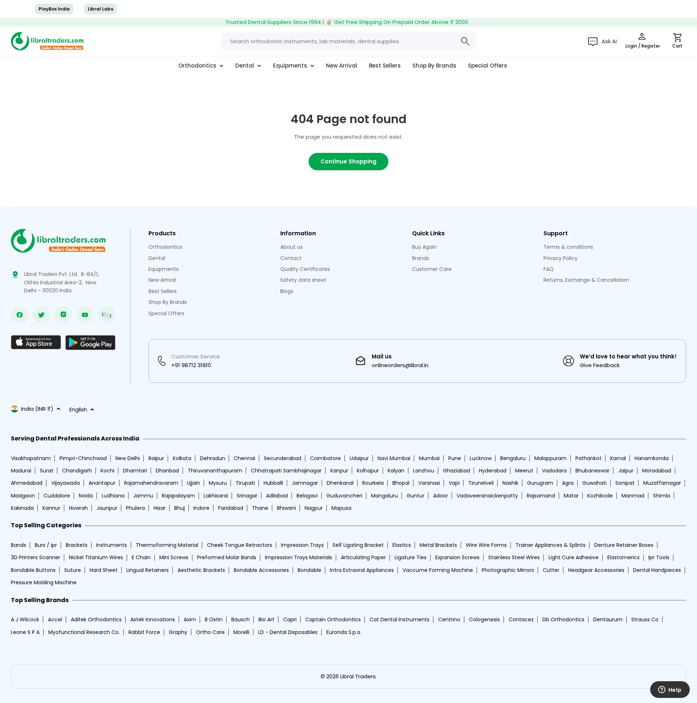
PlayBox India (54, 9)
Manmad (632, 495)
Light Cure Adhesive (574, 557)
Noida (86, 495)
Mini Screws (173, 557)
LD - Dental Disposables (288, 632)
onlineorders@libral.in (400, 365)
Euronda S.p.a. (343, 632)
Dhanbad (167, 470)
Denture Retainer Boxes (623, 545)
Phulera (135, 508)
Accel (55, 619)
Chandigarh (77, 470)
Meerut (524, 470)
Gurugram (540, 483)
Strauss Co (645, 619)
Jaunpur (107, 508)
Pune (454, 458)
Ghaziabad (456, 470)
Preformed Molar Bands (226, 557)
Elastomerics (623, 557)
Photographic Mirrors (508, 570)
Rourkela (373, 483)
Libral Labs (100, 9)
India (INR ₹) (37, 409)
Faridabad (230, 508)
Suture (72, 570)
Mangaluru (384, 495)
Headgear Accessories (596, 570)
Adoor (440, 495)
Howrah (78, 508)
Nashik (510, 483)
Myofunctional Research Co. (84, 632)
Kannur (51, 508)
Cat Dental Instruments (399, 619)
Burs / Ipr (46, 545)
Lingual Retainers (147, 570)
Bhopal (400, 483)
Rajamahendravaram (151, 483)
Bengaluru (513, 458)
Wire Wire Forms (486, 545)
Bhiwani (286, 508)
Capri (290, 619)
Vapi (454, 483)
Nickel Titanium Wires (96, 557)
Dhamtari (135, 470)
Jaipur (625, 470)
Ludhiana (113, 495)
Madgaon (23, 495)
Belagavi (307, 495)
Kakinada (22, 508)
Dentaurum (608, 619)
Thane (260, 508)
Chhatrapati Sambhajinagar (286, 470)
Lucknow (481, 458)
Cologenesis (484, 619)
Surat (46, 470)
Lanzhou (423, 470)
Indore (201, 508)
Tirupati (245, 483)
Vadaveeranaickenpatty (487, 495)
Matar (571, 495)
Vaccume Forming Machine (438, 570)
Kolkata (182, 458)
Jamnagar (305, 483)
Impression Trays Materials (298, 557)
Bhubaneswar (592, 470)
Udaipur (359, 458)
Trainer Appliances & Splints (550, 545)
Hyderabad (492, 470)
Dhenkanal (340, 483)
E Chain (141, 557)
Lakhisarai (216, 495)
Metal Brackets (438, 545)
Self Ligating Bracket (358, 545)
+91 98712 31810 (191, 365)
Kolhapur (368, 470)
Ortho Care (210, 632)
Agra (568, 483)
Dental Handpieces (657, 570)
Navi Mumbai (394, 458)
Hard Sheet (104, 570)
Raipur (156, 458)
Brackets (76, 545)
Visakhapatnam (31, 458)
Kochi (107, 470)
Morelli (241, 632)
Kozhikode (600, 495)
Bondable (309, 570)
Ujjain (193, 483)
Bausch (240, 619)
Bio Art (266, 619)
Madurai (21, 470)
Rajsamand (541, 495)
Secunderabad (282, 458)
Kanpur (339, 470)
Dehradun (212, 458)
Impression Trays (302, 545)
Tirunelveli (481, 483)
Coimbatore (325, 458)
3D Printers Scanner (35, 557)
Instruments (111, 545)
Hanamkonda (652, 458)
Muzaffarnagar (662, 483)
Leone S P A (25, 632)
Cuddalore (57, 495)
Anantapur (102, 483)
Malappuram (550, 458)
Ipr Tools (658, 557)
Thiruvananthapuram (215, 470)
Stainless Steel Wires (514, 557)
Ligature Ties (411, 557)
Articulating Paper (363, 557)
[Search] (465, 41)
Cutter (551, 570)
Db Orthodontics (563, 619)
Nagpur (314, 508)
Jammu (143, 495)
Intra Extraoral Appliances (362, 570)
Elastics (401, 545)
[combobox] (348, 41)
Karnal (618, 458)
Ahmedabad (26, 483)
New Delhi (127, 458)
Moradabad (656, 470)
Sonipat (625, 483)
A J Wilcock (25, 619)
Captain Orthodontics (333, 619)
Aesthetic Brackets (201, 570)
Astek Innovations (152, 619)
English (78, 409)
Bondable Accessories (261, 570)
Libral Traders (358, 676)
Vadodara (554, 470)
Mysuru (218, 483)
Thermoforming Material (167, 545)
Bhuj (179, 508)
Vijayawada (65, 483)
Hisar (160, 508)
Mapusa (341, 508)
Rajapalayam (178, 495)
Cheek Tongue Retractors (239, 545)
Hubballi (273, 483)
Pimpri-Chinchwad (83, 458)
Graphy (178, 632)
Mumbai (429, 458)
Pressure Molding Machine (44, 582)
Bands (18, 545)
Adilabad (277, 495)
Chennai (244, 458)
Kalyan (396, 470)
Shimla (661, 495)
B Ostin (214, 619)
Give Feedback (600, 365)
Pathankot (588, 458)
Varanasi (429, 483)
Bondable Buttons (33, 570)
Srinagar (247, 495)
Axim (190, 619)
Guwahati (594, 483)
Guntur (415, 495)
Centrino (449, 619)
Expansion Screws (457, 557)
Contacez (521, 619)
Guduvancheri (344, 495)
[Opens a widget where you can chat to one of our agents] (670, 690)
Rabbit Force (144, 632)
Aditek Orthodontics (96, 619)
